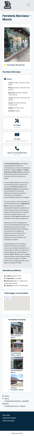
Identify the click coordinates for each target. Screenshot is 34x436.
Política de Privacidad (9, 418)
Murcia (7, 396)
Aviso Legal (6, 415)
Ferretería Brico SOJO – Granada (15, 406)
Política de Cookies (8, 420)
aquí (16, 260)
